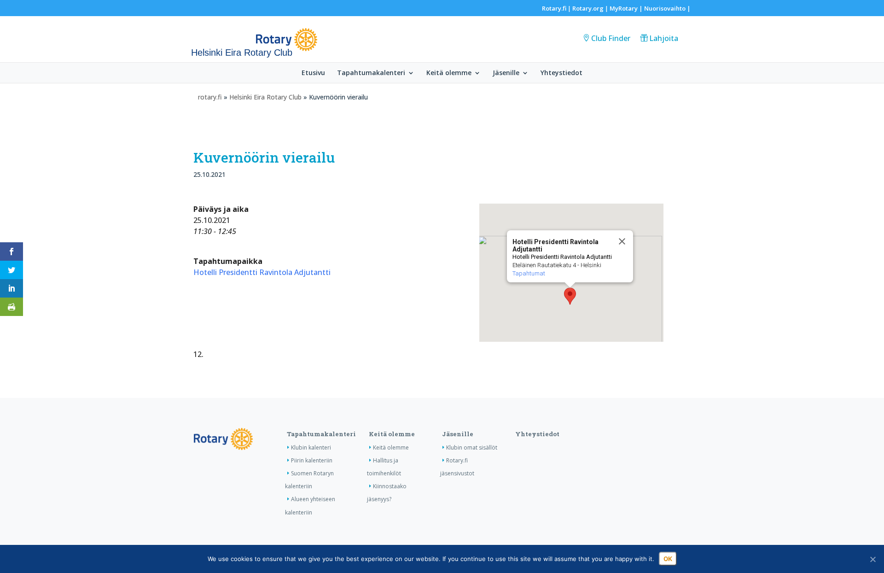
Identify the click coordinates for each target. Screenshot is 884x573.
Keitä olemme (448, 73)
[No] (872, 559)
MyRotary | (627, 8)
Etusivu (313, 73)
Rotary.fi (554, 8)
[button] (570, 296)
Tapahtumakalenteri (371, 73)
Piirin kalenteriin (311, 460)
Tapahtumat (528, 273)
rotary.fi (210, 97)
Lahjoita (663, 38)
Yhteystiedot (561, 73)
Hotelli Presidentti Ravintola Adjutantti (262, 272)
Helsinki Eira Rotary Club (265, 97)
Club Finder (610, 38)
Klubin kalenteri (311, 447)
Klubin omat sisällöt (471, 447)
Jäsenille (506, 73)
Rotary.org (588, 8)
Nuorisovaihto (665, 8)
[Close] (622, 241)
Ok (667, 558)
